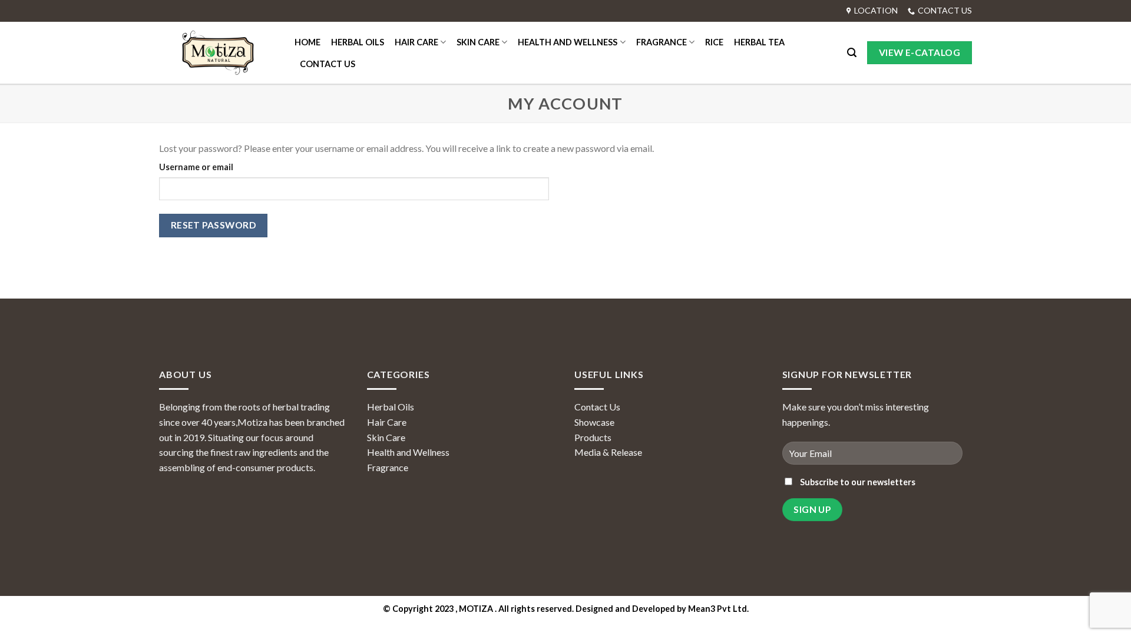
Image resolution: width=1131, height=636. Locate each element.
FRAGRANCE (661, 42)
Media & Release (608, 452)
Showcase (594, 422)
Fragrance (387, 467)
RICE (714, 42)
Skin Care (386, 437)
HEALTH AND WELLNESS (567, 42)
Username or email (196, 167)
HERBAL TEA (759, 42)
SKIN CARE (478, 42)
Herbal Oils (390, 406)
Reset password (213, 225)
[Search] (851, 52)
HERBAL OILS (357, 42)
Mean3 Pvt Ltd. (718, 609)
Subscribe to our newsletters (856, 482)
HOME (307, 42)
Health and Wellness (408, 452)
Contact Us (597, 406)
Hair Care (386, 422)
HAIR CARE (416, 42)
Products (592, 437)
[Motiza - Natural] (218, 53)
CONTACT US (327, 64)
